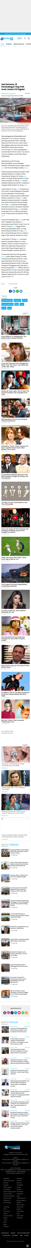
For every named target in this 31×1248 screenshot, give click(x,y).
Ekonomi (19, 1183)
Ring (16, 304)
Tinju (23, 152)
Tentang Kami (5, 1233)
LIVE (20, 38)
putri (3, 168)
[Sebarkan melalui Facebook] (10, 291)
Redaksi (13, 1233)
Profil (4, 1209)
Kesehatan (20, 1194)
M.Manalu (4, 154)
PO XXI (25, 300)
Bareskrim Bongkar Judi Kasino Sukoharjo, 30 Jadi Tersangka (19, 953)
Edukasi (19, 1209)
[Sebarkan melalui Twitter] (13, 291)
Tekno (5, 1220)
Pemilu (5, 1218)
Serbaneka (20, 1191)
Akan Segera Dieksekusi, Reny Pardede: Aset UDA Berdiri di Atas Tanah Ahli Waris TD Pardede (20, 1104)
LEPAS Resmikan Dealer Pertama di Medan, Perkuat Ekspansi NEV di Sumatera (19, 1051)
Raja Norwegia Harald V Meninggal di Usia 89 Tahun (19, 965)
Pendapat (20, 1218)
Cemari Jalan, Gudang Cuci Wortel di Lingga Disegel (19, 876)
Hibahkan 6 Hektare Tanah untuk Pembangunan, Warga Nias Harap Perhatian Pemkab (20, 1061)
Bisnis (5, 1222)
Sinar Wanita (7, 1202)
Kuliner (5, 1213)
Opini (18, 1196)
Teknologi (6, 1207)
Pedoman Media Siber (23, 1233)
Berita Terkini (20, 1205)
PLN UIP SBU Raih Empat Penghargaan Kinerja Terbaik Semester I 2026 (20, 915)
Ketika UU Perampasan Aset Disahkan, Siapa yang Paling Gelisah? (19, 1072)
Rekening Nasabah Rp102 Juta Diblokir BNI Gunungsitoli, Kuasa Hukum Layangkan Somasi (20, 1083)
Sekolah (19, 1189)
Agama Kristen (7, 1194)
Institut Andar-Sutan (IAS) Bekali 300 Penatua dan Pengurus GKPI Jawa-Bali (19, 889)
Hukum (19, 1187)
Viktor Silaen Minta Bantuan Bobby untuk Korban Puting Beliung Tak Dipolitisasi (19, 864)
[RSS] (26, 1012)
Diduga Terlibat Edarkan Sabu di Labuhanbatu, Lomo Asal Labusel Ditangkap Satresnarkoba (20, 1125)
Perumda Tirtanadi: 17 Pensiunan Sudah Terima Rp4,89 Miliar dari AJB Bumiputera (18, 979)
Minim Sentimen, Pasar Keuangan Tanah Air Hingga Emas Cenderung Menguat (19, 992)
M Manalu (17, 300)
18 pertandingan (13, 139)
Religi (4, 1224)
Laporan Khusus (8, 1216)
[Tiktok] (12, 1012)
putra (26, 168)
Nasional (5, 1226)
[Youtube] (19, 1012)
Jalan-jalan (20, 1216)
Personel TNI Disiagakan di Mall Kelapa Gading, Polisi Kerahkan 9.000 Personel (19, 1030)
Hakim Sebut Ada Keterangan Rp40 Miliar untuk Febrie (20, 940)
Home (2, 44)
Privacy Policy (6, 1235)
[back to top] (27, 1246)
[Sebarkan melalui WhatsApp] (17, 291)
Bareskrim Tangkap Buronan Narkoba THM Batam (19, 927)
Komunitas (6, 1211)
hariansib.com (14, 1241)
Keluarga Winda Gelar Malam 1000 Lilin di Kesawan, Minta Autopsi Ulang (20, 851)
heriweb (22, 1241)
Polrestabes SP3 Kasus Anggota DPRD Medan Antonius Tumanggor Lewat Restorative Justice (19, 1041)
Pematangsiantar (7, 136)
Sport (18, 1213)
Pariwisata (6, 1200)
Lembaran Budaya (8, 1196)
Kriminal (5, 1183)
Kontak (27, 1235)
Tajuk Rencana (21, 1198)
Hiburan (19, 1181)
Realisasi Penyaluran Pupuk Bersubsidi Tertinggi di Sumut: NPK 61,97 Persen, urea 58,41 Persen (20, 1115)
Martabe (6, 1185)
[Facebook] (4, 1012)
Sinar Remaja (7, 1198)
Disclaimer (15, 1235)
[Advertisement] (15, 15)
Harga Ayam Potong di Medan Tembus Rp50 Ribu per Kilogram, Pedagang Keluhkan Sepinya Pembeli (20, 1094)
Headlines (9, 44)
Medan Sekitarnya (19, 44)
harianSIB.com (20, 136)
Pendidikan (20, 1185)
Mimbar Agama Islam (9, 1191)
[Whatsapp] (22, 1012)
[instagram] (8, 1012)
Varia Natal (20, 1207)
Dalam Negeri (7, 1187)
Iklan (21, 1235)
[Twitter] (15, 1012)
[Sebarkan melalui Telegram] (20, 291)
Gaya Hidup (20, 1211)
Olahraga (19, 1178)
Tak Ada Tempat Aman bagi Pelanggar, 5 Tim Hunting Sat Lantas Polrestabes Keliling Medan (20, 903)
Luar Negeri (6, 1189)
